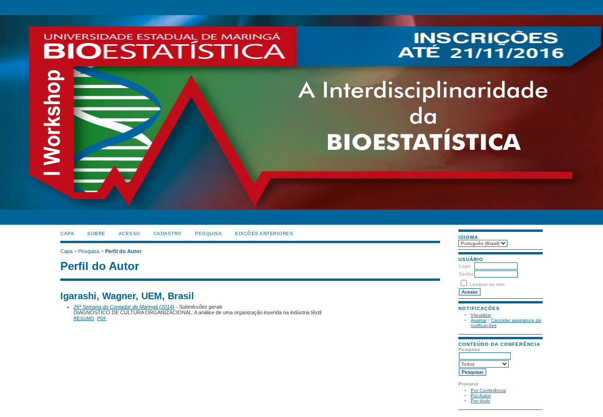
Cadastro (168, 233)
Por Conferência (488, 390)
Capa (67, 233)
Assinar (479, 320)
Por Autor (481, 395)
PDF (101, 318)
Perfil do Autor (123, 251)
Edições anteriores (264, 233)
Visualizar (481, 315)
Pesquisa (208, 233)
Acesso (129, 233)
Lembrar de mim (487, 284)
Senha (466, 274)
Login (465, 266)
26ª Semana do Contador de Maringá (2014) (123, 307)
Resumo (83, 318)
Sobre (96, 233)
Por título (480, 400)
